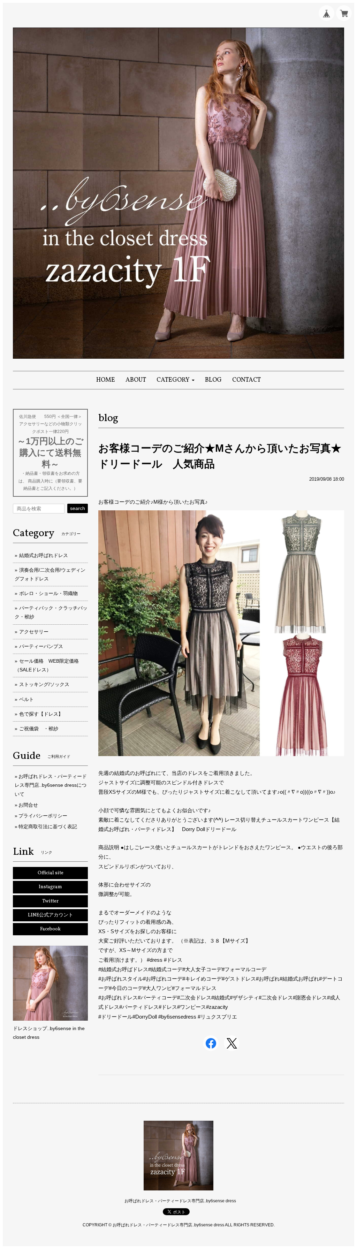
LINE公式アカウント (50, 915)
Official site (50, 873)
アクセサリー (33, 631)
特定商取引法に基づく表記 (47, 826)
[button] (175, 380)
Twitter (50, 901)
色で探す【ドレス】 (41, 714)
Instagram (50, 887)
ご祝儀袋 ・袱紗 (38, 728)
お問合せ (28, 805)
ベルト (26, 699)
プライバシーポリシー (42, 815)
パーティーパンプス (41, 646)
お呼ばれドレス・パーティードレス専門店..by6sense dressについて (51, 785)
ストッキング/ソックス (44, 684)
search (77, 508)
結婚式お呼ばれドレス (43, 555)
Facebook (50, 929)
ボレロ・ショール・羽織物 (48, 593)
